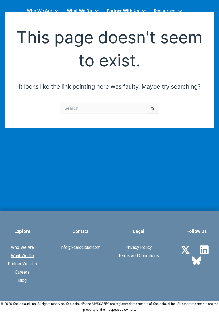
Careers (22, 272)
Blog (22, 280)
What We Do (79, 10)
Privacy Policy (138, 247)
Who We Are (39, 10)
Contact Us (38, 21)
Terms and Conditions (138, 255)
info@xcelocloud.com (80, 247)
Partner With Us (123, 10)
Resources (164, 10)
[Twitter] (185, 249)
